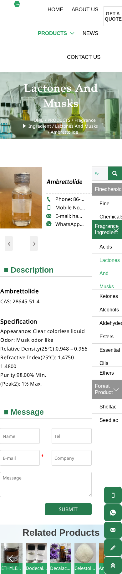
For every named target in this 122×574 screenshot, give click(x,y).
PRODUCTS (59, 120)
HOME (36, 120)
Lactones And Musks (76, 126)
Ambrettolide (64, 132)
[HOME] (17, 4)
